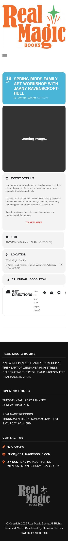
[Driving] (52, 301)
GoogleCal (38, 279)
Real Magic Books (38, 523)
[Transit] (59, 301)
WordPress (41, 532)
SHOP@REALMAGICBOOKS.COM (28, 454)
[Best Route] (44, 301)
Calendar (19, 279)
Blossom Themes (52, 528)
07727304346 (15, 446)
